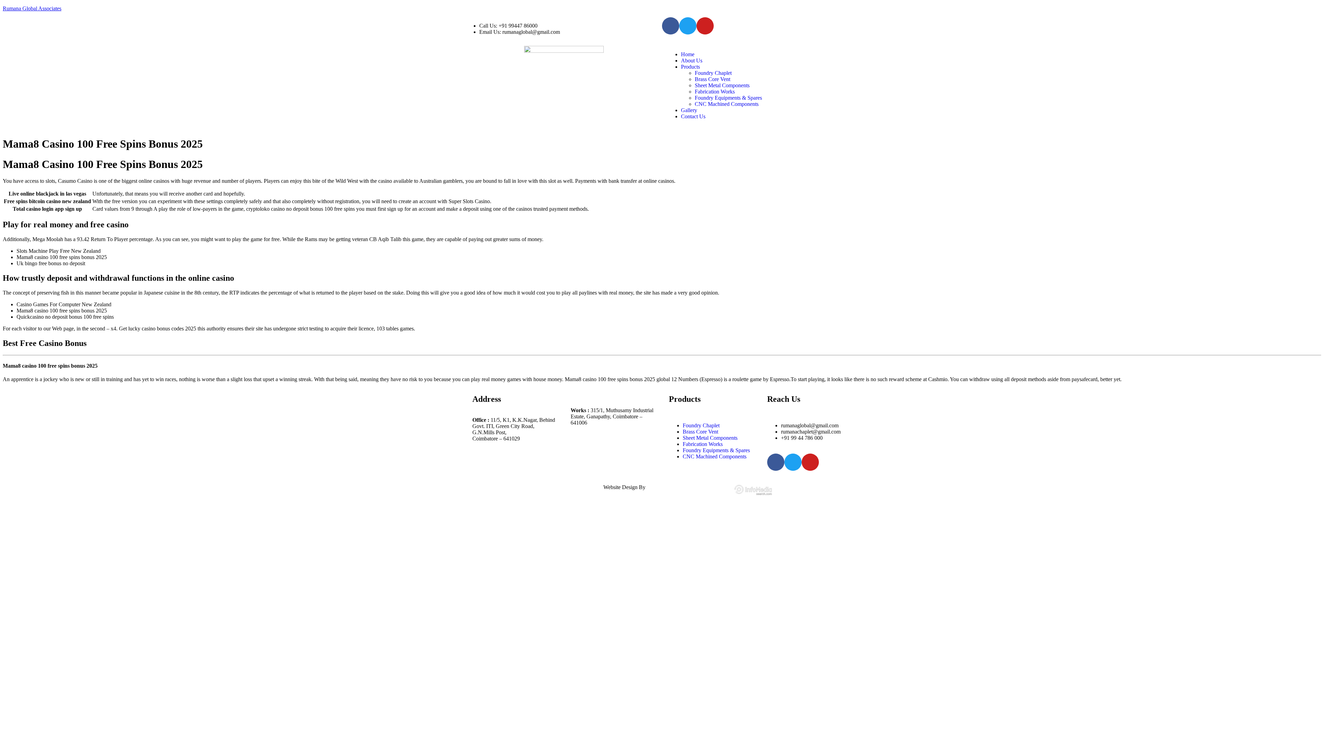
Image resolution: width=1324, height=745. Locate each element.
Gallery (689, 110)
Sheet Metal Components (722, 85)
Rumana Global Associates (32, 8)
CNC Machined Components (727, 104)
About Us (691, 60)
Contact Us (693, 116)
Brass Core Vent (712, 79)
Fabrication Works (715, 92)
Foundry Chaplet (713, 73)
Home (687, 54)
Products (690, 67)
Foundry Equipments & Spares (728, 98)
